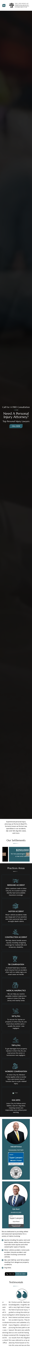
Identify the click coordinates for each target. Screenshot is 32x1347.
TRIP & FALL (16, 1045)
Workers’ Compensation (16, 1071)
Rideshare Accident (16, 885)
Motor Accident (16, 911)
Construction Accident (16, 937)
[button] (3, 5)
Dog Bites (16, 1100)
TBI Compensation (16, 964)
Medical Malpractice (16, 991)
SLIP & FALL (16, 1016)
